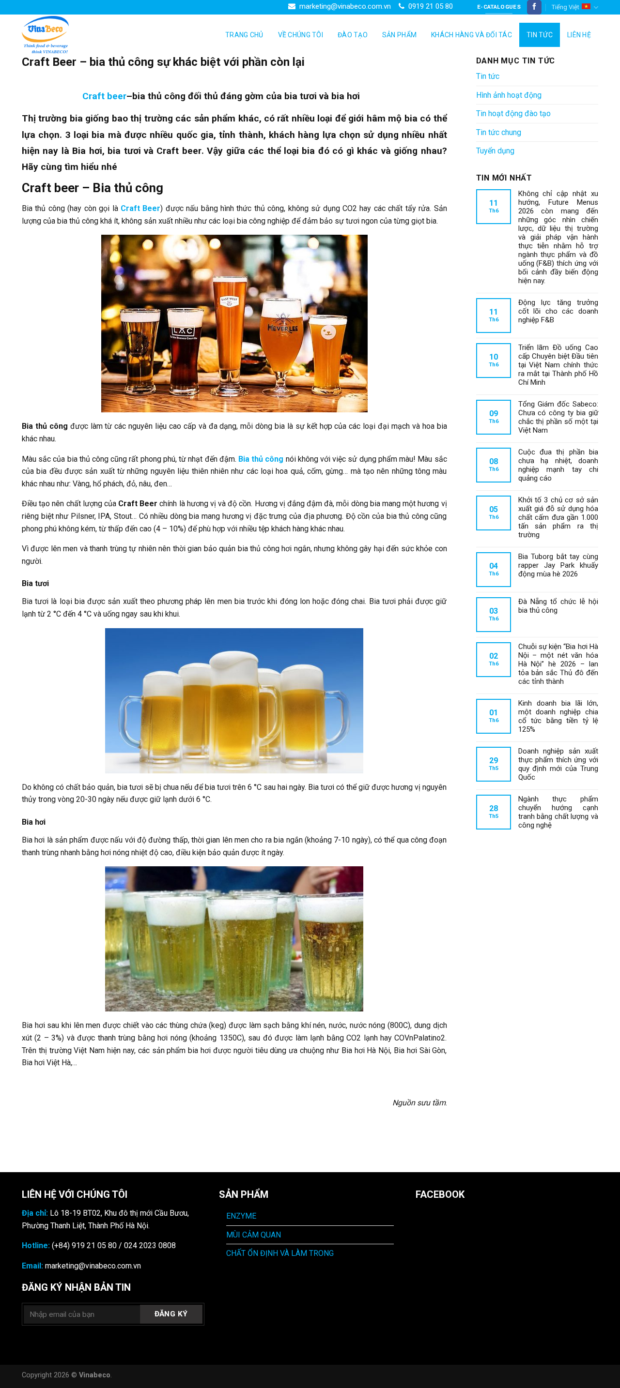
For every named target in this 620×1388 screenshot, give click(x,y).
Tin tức (540, 35)
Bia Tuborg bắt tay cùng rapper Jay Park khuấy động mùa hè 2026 (558, 565)
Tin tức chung (498, 132)
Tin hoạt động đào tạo (513, 113)
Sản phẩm (399, 35)
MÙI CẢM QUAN (253, 1234)
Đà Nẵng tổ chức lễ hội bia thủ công (558, 606)
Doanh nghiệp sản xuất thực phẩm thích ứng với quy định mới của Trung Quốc (558, 764)
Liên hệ (579, 35)
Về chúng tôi (300, 35)
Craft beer (104, 96)
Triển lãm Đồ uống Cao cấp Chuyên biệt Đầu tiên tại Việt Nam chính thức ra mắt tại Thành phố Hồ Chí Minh (558, 365)
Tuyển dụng (495, 150)
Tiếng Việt (565, 7)
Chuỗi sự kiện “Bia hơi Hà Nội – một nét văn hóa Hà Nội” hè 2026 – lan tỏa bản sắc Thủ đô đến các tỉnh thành (558, 664)
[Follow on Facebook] (534, 7)
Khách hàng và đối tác (471, 35)
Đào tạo (353, 35)
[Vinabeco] (70, 35)
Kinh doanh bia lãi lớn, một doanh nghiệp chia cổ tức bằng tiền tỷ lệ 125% (558, 716)
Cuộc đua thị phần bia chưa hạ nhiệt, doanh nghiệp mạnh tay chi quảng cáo (558, 465)
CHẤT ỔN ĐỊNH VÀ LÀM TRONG (280, 1253)
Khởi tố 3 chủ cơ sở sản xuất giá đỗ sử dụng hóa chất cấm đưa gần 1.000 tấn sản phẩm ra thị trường (558, 517)
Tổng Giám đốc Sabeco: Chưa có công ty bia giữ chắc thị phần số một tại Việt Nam (558, 417)
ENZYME (241, 1216)
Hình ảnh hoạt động (509, 95)
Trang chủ (244, 35)
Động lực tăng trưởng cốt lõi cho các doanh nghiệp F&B (558, 311)
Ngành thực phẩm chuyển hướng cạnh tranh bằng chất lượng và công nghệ (558, 812)
